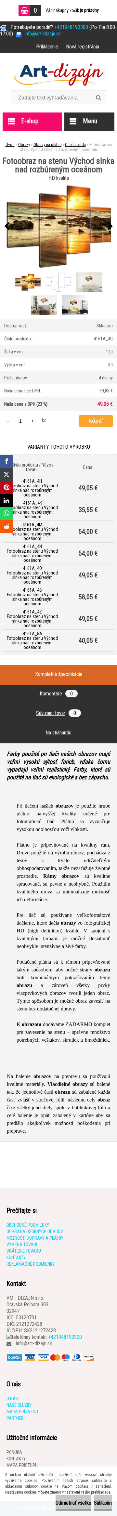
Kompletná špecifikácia (58, 674)
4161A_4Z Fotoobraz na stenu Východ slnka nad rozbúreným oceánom (32, 618)
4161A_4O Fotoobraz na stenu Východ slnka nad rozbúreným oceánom (32, 575)
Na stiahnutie (59, 733)
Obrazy (24, 144)
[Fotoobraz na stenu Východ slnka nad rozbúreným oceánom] (58, 226)
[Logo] (58, 73)
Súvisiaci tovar (56, 713)
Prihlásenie (47, 47)
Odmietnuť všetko (73, 1503)
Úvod (10, 144)
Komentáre (56, 694)
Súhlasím (103, 1503)
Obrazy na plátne (47, 144)
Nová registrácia (82, 47)
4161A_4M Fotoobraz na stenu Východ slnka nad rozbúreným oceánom (32, 531)
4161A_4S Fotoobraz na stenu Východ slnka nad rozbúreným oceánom (32, 596)
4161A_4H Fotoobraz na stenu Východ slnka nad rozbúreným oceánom (32, 488)
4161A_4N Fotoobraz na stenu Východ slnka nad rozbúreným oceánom (32, 553)
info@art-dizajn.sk (34, 1343)
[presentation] (7, 226)
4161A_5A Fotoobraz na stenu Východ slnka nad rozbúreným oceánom (32, 640)
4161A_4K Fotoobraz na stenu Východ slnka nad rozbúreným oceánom (32, 509)
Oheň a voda (75, 144)
